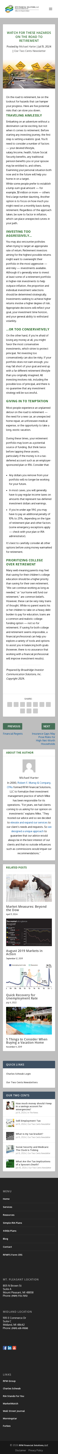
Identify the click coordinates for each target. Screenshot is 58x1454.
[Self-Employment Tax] (10, 1123)
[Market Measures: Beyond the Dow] (29, 888)
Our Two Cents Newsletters (22, 1082)
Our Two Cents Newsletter (30, 51)
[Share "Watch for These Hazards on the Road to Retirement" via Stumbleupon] (22, 711)
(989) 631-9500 (19, 1328)
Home (6, 1198)
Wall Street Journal (14, 1411)
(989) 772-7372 (19, 1295)
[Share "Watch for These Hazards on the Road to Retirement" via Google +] (22, 704)
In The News (33, 1112)
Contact (7, 1246)
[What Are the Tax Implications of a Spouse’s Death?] (10, 1164)
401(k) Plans (9, 1230)
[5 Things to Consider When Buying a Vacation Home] (29, 1020)
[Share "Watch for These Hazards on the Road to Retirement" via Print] (35, 711)
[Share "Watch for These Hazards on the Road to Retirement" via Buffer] (48, 704)
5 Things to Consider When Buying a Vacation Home (27, 1041)
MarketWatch (10, 1403)
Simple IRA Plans (12, 1222)
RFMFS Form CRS (12, 1254)
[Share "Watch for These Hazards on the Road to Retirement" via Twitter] (16, 704)
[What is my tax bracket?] (10, 1136)
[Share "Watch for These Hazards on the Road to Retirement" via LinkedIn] (42, 704)
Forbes (6, 1426)
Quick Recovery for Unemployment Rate (22, 996)
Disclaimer (20, 1450)
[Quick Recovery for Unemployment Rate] (29, 976)
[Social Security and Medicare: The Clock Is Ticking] (10, 1149)
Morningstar (10, 1418)
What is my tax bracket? (29, 1133)
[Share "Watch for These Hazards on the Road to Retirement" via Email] (29, 711)
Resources (8, 1215)
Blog (5, 1238)
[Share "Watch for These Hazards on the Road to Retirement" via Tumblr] (29, 704)
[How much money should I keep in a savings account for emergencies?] (10, 1106)
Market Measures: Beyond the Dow (26, 908)
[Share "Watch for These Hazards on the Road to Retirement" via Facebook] (9, 704)
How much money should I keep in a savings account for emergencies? (34, 1106)
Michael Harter (27, 46)
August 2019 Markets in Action (24, 952)
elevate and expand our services (29, 822)
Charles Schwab (12, 1388)
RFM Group (9, 1381)
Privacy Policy (36, 1450)
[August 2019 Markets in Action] (29, 932)
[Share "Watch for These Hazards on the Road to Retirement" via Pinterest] (35, 704)
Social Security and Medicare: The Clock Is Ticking (32, 1148)
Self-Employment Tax (28, 1120)
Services (7, 1207)
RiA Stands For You (13, 1396)
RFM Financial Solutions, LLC (33, 1445)
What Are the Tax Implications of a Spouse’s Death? (33, 1163)
